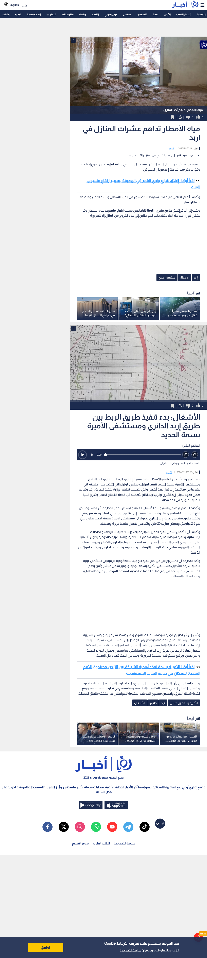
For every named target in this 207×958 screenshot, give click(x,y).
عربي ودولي (111, 14)
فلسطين (142, 14)
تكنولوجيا (51, 14)
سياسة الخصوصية (130, 950)
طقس (127, 14)
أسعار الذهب (183, 14)
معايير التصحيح (80, 843)
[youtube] (112, 827)
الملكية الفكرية (101, 843)
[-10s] (185, 454)
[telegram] (128, 827)
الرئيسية (201, 14)
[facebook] (47, 827)
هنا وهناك (68, 14)
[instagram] (80, 827)
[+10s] (194, 454)
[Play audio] (82, 455)
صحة (155, 14)
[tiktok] (144, 827)
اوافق (45, 947)
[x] (64, 827)
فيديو (18, 14)
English (14, 4)
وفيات (6, 14)
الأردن (167, 14)
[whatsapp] (96, 827)
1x (92, 454)
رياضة (82, 14)
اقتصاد (95, 14)
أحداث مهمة (34, 14)
